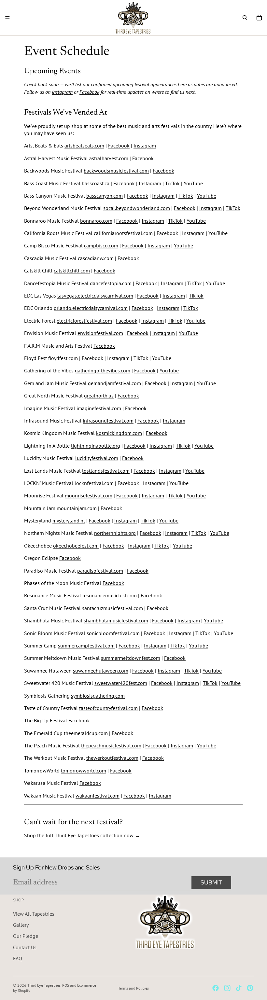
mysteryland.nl (68, 520)
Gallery (21, 925)
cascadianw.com (96, 258)
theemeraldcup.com (86, 733)
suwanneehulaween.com (100, 670)
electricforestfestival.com (84, 320)
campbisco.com (101, 245)
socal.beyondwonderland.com (136, 208)
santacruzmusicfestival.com (112, 608)
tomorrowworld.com (83, 770)
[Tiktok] (239, 988)
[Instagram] (227, 988)
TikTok (172, 183)
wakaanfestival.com (97, 795)
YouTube (193, 183)
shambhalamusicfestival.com (116, 620)
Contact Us (24, 947)
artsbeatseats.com (84, 145)
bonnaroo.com (96, 220)
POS (65, 985)
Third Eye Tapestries (44, 985)
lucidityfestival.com (96, 458)
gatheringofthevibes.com (102, 370)
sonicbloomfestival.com (113, 633)
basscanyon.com (104, 195)
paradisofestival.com (100, 570)
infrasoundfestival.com (108, 420)
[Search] (245, 17)
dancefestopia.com (111, 283)
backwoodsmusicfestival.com (116, 170)
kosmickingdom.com (119, 433)
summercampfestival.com (86, 645)
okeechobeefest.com (76, 545)
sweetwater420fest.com (120, 683)
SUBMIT (211, 882)
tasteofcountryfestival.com (108, 708)
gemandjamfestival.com (114, 383)
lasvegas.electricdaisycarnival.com (95, 295)
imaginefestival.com (99, 408)
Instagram (62, 92)
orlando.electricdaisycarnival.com (91, 308)
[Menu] (7, 17)
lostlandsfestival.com (106, 470)
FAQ (17, 958)
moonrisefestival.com (88, 495)
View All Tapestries (33, 913)
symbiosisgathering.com (98, 695)
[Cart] (259, 17)
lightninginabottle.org (95, 445)
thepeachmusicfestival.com (111, 745)
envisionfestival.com (100, 333)
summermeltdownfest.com (130, 658)
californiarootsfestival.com (123, 233)
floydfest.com (63, 358)
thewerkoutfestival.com (112, 758)
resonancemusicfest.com (109, 595)
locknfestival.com (94, 483)
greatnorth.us (99, 395)
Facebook (89, 92)
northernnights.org (115, 533)
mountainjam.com (77, 508)
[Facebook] (215, 988)
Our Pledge (25, 936)
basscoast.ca (95, 183)
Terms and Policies (133, 988)
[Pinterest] (250, 988)
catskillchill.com (72, 270)
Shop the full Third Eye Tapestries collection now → (82, 835)
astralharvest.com (108, 158)
